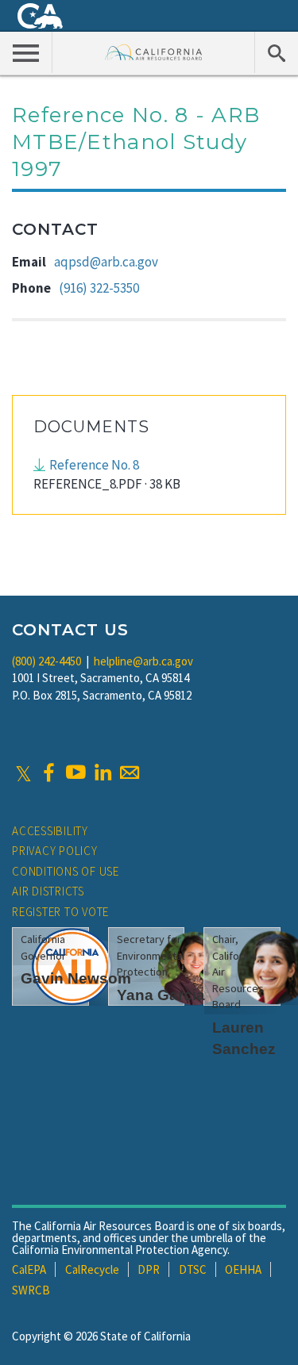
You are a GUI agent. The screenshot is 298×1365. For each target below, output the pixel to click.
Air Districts (48, 891)
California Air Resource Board (153, 52)
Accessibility (50, 830)
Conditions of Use (65, 871)
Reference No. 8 (94, 465)
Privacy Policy (55, 850)
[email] (129, 772)
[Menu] (26, 52)
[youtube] (75, 772)
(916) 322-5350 (99, 288)
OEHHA (243, 1269)
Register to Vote (60, 911)
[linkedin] (102, 772)
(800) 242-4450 (46, 661)
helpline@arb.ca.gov (143, 661)
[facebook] (48, 772)
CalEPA (29, 1269)
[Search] (276, 52)
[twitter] (23, 772)
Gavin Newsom (76, 978)
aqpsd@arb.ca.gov (106, 261)
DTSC (193, 1269)
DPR (148, 1269)
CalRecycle (92, 1269)
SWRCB (31, 1290)
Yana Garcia (161, 995)
